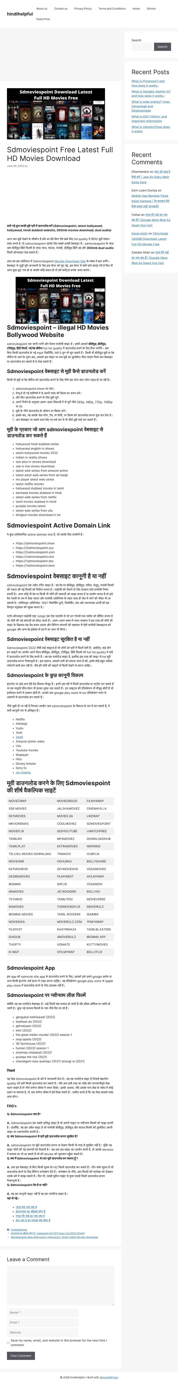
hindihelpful (20, 13)
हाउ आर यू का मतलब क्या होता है (33, 1220)
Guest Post (43, 19)
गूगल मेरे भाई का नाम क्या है (30, 1216)
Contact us (60, 8)
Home (136, 8)
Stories (151, 8)
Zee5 (19, 737)
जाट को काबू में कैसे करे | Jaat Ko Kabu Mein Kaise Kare (151, 177)
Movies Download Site (70, 261)
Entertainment (19, 1229)
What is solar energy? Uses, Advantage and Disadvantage (151, 106)
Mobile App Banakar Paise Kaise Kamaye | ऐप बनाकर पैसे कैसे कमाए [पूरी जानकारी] (150, 201)
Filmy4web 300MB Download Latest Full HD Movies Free (150, 239)
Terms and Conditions (112, 8)
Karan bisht (140, 233)
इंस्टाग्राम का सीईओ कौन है (30, 1211)
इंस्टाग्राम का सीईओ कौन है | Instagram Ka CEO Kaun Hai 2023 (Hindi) (48, 1233)
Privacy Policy (83, 8)
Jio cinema (23, 772)
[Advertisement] (60, 55)
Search (136, 40)
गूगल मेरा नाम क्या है (26, 1207)
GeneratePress (109, 1377)
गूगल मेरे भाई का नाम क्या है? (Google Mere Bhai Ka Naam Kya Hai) (151, 220)
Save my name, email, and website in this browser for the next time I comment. (59, 1343)
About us (41, 8)
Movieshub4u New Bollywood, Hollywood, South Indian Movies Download (54, 1237)
